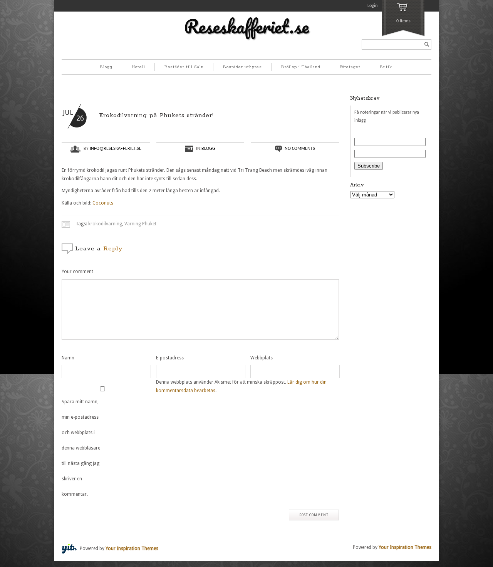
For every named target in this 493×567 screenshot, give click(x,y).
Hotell (138, 67)
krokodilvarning (105, 223)
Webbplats (261, 358)
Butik (386, 67)
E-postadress (170, 358)
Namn (68, 358)
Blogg (106, 67)
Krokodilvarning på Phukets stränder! (156, 115)
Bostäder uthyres (242, 67)
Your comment (77, 271)
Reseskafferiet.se (246, 26)
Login (372, 5)
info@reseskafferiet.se (115, 148)
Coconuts (102, 203)
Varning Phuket (140, 223)
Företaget (350, 67)
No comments (300, 148)
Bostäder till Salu (184, 67)
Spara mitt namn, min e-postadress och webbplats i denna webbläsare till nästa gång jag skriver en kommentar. (81, 448)
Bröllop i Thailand (300, 67)
